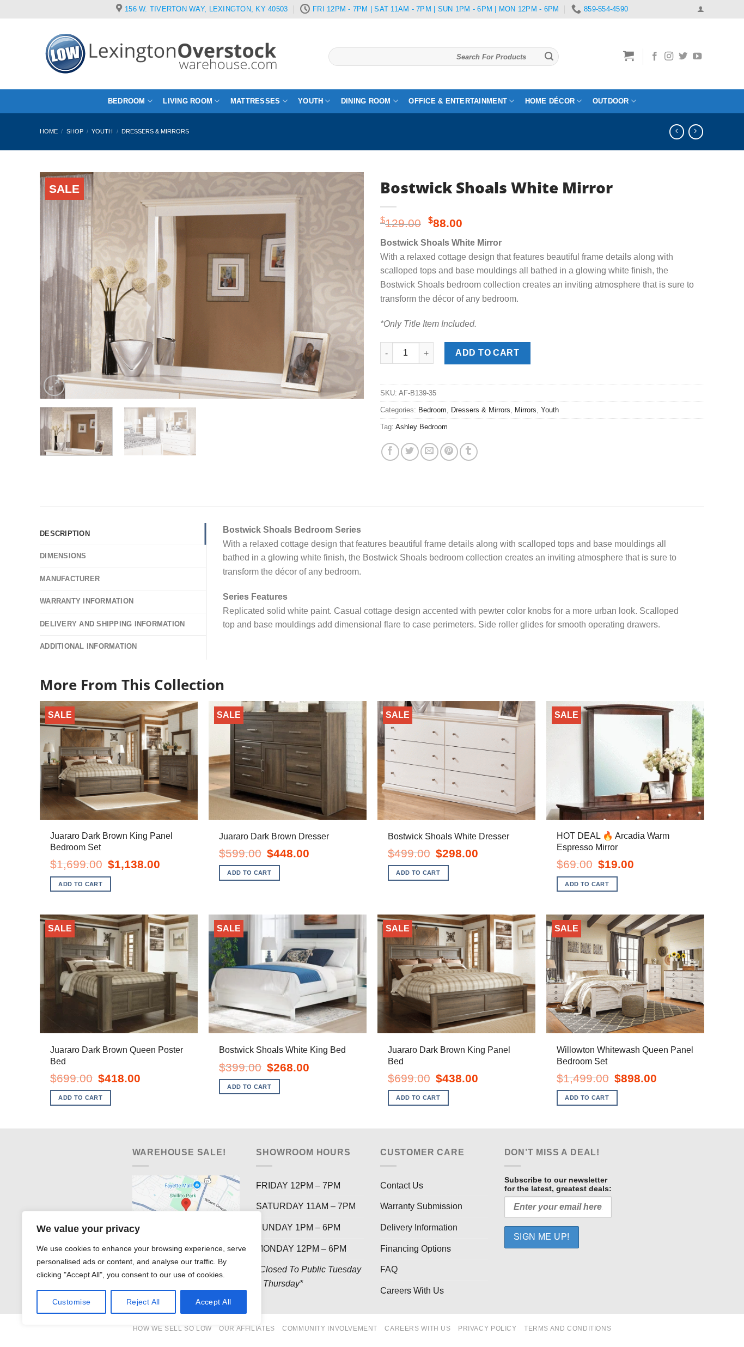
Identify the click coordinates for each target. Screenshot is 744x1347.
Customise (71, 1301)
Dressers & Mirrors (155, 131)
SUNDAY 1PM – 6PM (298, 1227)
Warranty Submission (421, 1206)
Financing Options (415, 1248)
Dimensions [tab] (63, 556)
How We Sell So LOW (172, 1328)
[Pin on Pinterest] (449, 452)
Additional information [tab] (88, 646)
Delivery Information (419, 1227)
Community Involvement (329, 1328)
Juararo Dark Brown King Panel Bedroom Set (111, 841)
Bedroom (126, 101)
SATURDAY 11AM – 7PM (306, 1206)
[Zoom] (54, 386)
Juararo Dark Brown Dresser (274, 836)
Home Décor (550, 101)
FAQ (389, 1269)
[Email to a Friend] (429, 452)
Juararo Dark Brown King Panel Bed (449, 1055)
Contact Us (401, 1185)
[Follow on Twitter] (683, 57)
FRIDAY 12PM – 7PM (298, 1185)
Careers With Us (412, 1290)
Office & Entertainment (457, 101)
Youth (310, 101)
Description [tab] (65, 533)
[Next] (343, 285)
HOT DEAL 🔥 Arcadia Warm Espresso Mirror (613, 841)
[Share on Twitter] (410, 452)
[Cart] (629, 55)
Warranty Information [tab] (86, 601)
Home (49, 131)
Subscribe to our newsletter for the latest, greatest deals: (558, 1184)
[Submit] (549, 56)
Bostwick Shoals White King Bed (282, 1050)
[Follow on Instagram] (668, 57)
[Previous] (60, 285)
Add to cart (487, 352)
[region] (141, 1268)
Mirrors (525, 410)
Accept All (213, 1301)
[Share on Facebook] (390, 452)
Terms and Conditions (567, 1328)
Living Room (187, 101)
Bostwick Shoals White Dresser (448, 836)
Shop (74, 131)
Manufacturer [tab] (70, 579)
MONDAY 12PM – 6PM (301, 1248)
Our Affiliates (247, 1328)
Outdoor (611, 101)
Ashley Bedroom (421, 427)
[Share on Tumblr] (469, 452)
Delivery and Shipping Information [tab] (112, 624)
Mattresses (255, 101)
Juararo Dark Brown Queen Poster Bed (116, 1055)
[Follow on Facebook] (654, 57)
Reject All (143, 1301)
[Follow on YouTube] (697, 57)
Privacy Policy (487, 1328)
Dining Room (366, 101)
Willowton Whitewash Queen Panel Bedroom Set (625, 1055)
